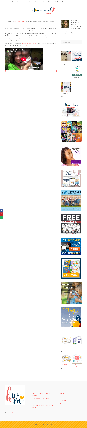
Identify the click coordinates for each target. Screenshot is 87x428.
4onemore (43, 10)
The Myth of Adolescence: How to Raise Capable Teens (77, 63)
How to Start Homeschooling (39, 402)
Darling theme (44, 423)
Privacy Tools (15, 412)
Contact (62, 396)
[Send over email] (1, 217)
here (25, 45)
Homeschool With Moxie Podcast (39, 390)
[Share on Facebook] (1, 210)
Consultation (63, 400)
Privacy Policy (23, 412)
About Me (62, 393)
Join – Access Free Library (66, 390)
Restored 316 (52, 423)
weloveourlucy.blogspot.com (29, 43)
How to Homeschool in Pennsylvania (40, 398)
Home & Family (8, 75)
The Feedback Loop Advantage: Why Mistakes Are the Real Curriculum (76, 78)
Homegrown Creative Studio (48, 425)
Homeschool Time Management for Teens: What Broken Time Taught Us (65, 63)
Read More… (77, 34)
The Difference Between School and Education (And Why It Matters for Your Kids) (66, 95)
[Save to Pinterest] (1, 214)
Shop (61, 403)
